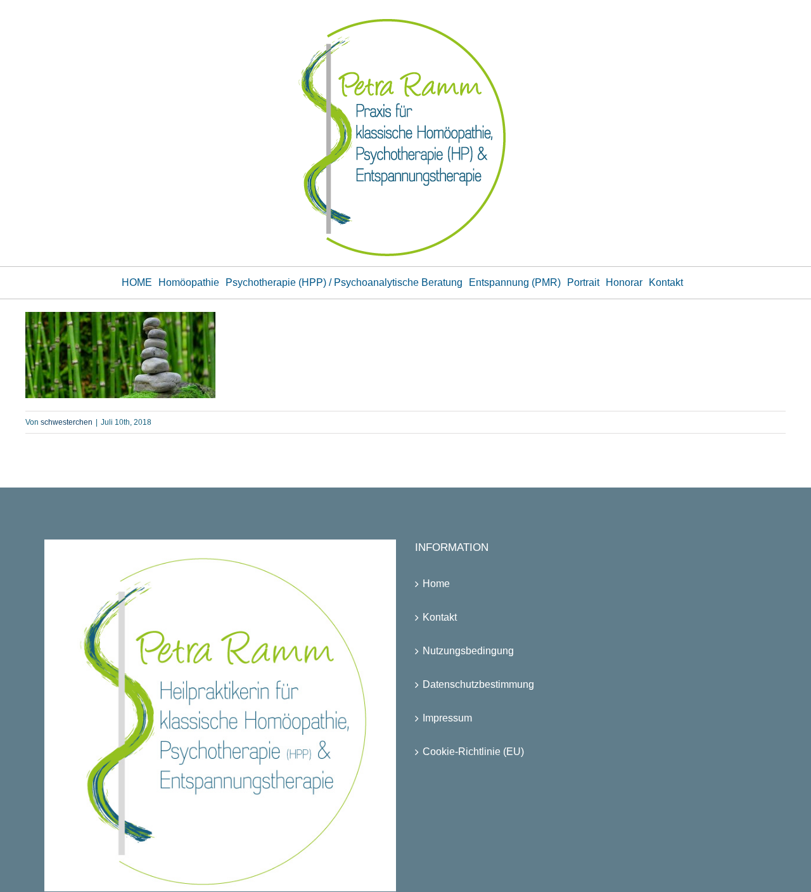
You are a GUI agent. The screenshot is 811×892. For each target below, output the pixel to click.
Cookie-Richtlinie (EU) (473, 751)
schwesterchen (67, 422)
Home (436, 583)
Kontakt (440, 617)
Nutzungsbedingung (468, 650)
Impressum (447, 718)
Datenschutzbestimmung (478, 684)
